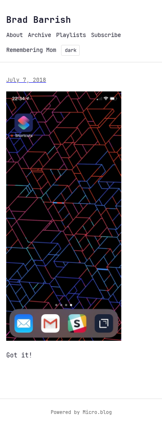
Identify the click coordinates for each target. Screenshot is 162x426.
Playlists (71, 35)
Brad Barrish (38, 19)
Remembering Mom (31, 50)
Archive (39, 35)
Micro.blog (97, 412)
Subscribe (106, 35)
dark (70, 50)
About (14, 35)
